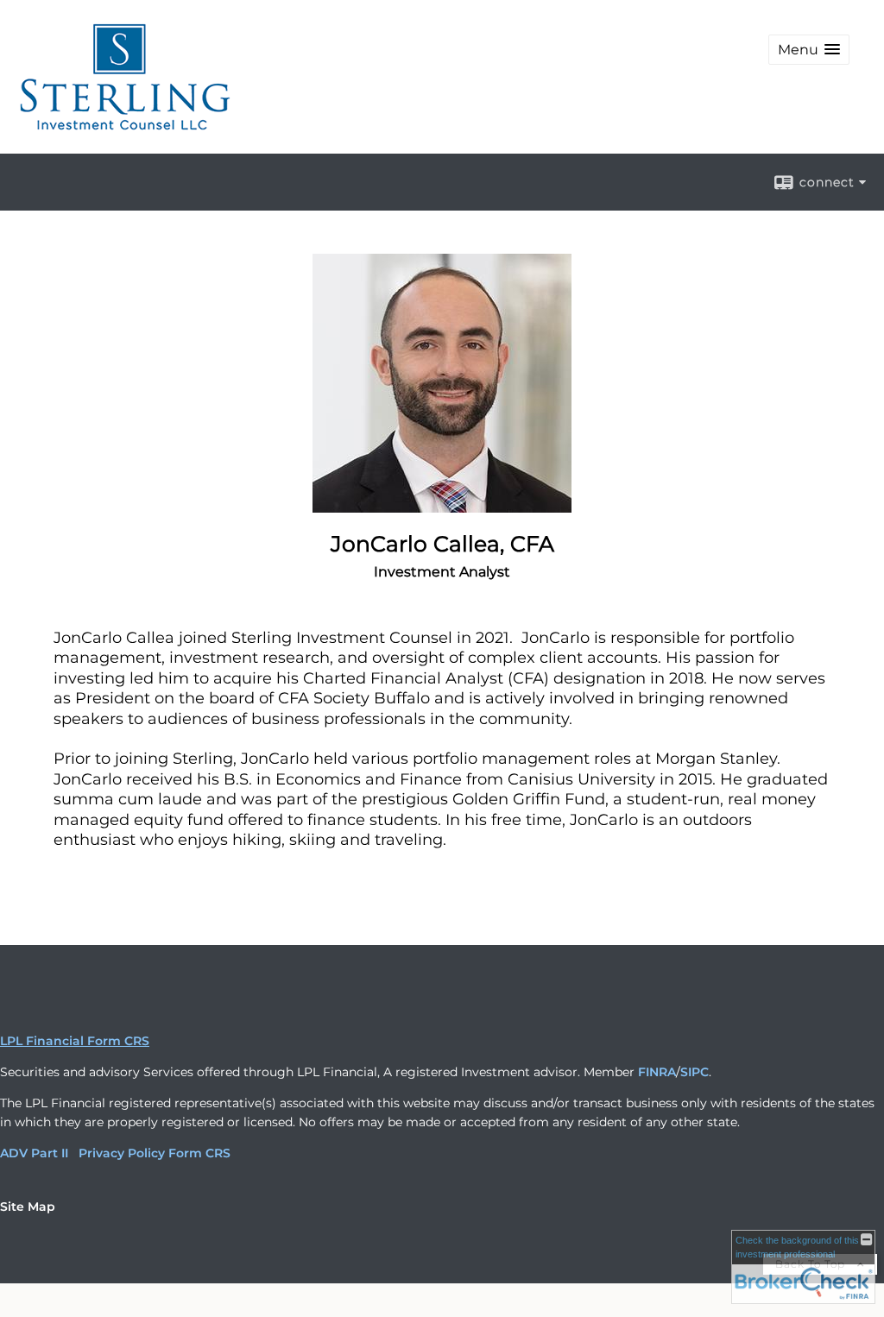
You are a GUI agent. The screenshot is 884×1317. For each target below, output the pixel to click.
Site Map (27, 1206)
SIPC (694, 1072)
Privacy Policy (122, 1153)
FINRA (657, 1072)
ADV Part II (34, 1153)
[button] (808, 50)
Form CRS (199, 1153)
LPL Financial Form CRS (74, 1041)
